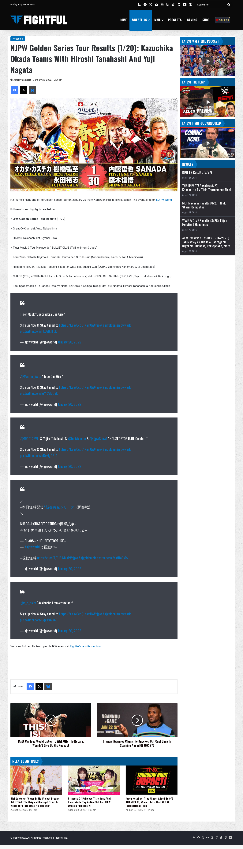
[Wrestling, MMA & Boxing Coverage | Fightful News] (38, 20)
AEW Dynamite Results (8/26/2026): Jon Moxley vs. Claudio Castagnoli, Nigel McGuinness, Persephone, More (206, 242)
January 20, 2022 (69, 341)
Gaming (192, 20)
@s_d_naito (28, 602)
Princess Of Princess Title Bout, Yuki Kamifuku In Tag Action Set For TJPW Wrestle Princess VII (89, 802)
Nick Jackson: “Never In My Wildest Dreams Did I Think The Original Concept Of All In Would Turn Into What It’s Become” (35, 802)
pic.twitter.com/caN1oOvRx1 (110, 557)
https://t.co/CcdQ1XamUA (76, 325)
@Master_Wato (31, 376)
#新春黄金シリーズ (59, 506)
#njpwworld (124, 325)
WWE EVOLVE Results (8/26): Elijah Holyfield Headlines (204, 222)
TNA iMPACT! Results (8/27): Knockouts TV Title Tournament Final (206, 188)
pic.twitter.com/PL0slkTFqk (38, 331)
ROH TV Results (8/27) (197, 172)
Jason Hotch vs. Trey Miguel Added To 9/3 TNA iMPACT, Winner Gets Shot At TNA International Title (149, 802)
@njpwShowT (98, 438)
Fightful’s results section (85, 646)
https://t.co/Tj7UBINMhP (53, 557)
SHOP (205, 20)
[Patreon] (222, 20)
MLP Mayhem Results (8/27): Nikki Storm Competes (204, 205)
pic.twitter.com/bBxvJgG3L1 (38, 455)
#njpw (98, 325)
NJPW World (164, 199)
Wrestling (139, 20)
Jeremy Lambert (22, 80)
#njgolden (109, 325)
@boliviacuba (77, 438)
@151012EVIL (30, 438)
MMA (157, 20)
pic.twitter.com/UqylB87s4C (39, 619)
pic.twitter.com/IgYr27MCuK (39, 393)
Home (123, 20)
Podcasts (175, 20)
